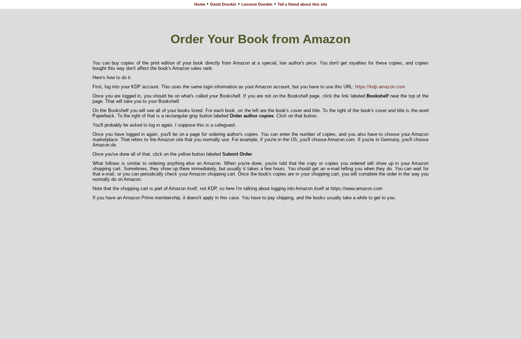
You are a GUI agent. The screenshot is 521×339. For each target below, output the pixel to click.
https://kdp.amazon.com (380, 86)
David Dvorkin (223, 4)
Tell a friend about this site (302, 4)
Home (199, 4)
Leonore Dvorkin (257, 4)
